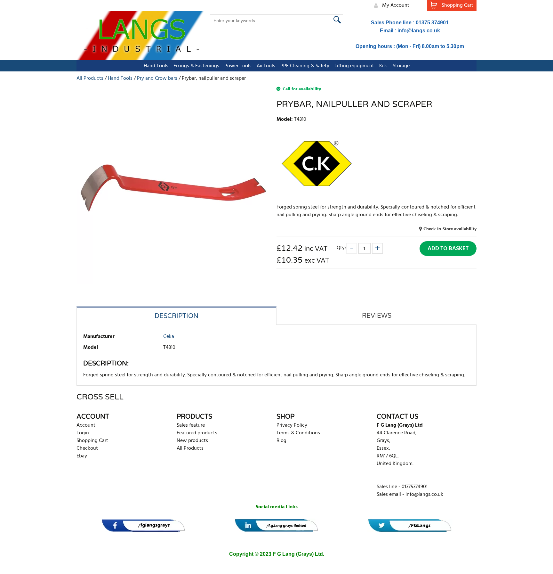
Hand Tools (156, 66)
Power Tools (238, 66)
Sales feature (191, 425)
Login (82, 433)
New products (192, 441)
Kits (383, 66)
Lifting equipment (354, 66)
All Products (190, 448)
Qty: (341, 248)
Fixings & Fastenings (196, 66)
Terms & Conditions (298, 433)
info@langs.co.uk (418, 30)
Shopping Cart (92, 441)
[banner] (143, 525)
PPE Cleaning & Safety (304, 66)
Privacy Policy (291, 425)
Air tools (266, 66)
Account (85, 425)
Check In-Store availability (450, 229)
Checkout (87, 448)
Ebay (81, 456)
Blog (281, 441)
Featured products (197, 433)
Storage (401, 66)
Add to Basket (448, 248)
